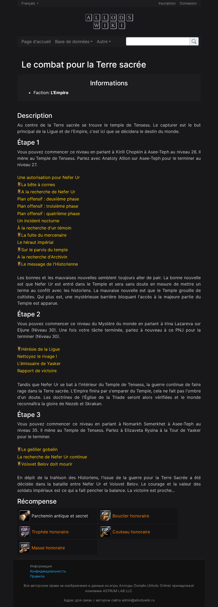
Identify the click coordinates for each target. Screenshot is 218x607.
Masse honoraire (48, 547)
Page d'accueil (36, 41)
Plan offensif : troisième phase (47, 206)
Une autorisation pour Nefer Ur (48, 177)
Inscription (167, 3)
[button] (74, 41)
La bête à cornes (38, 184)
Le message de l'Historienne (49, 264)
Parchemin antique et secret (60, 515)
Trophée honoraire (50, 531)
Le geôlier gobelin (39, 449)
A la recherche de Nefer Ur (48, 191)
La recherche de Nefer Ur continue (52, 456)
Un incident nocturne (38, 220)
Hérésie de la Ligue (40, 349)
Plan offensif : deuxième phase (48, 199)
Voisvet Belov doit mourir (46, 464)
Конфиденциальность (48, 571)
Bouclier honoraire (130, 515)
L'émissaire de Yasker (39, 363)
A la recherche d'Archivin (42, 256)
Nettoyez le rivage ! (37, 356)
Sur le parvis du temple (44, 249)
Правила (37, 576)
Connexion (188, 3)
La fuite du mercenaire (43, 235)
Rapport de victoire (37, 370)
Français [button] (29, 3)
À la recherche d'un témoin (44, 228)
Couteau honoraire (131, 531)
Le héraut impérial (35, 242)
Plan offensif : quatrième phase (48, 213)
